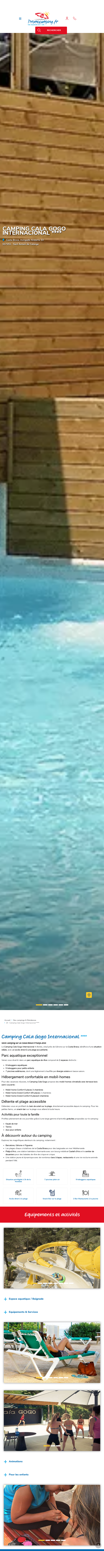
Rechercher (54, 30)
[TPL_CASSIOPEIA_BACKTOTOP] (98, 1545)
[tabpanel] (52, 1258)
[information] (74, 18)
